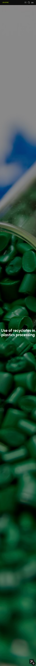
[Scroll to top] (31, 661)
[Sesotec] (5, 2)
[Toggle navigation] (25, 2)
